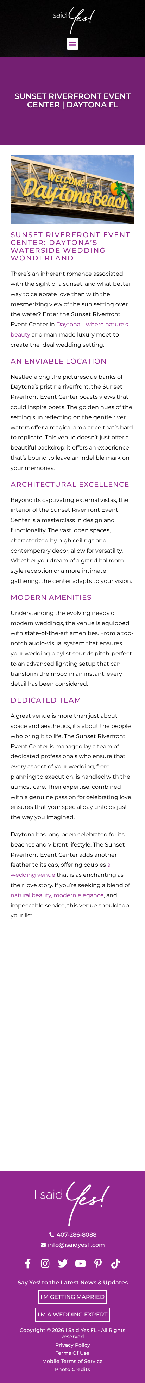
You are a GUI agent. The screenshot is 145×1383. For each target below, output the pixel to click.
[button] (72, 44)
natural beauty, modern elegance (57, 895)
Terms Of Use (72, 1353)
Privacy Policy (72, 1345)
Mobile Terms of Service (72, 1361)
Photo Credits (72, 1369)
